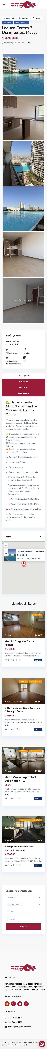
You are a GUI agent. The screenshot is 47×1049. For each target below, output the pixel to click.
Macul (29, 42)
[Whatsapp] (13, 1003)
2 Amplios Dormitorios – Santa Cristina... (20, 848)
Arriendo (7, 23)
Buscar (23, 926)
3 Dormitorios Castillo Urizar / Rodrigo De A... (23, 709)
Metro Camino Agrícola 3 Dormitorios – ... (20, 779)
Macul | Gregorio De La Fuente (19, 643)
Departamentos (21, 23)
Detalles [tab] (23, 387)
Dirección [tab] (23, 381)
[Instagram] (26, 1003)
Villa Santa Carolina (14, 702)
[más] (36, 656)
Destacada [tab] (23, 393)
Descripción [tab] (23, 375)
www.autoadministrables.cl (16, 1045)
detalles (38, 660)
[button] (29, 569)
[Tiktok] (7, 1003)
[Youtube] (19, 1003)
